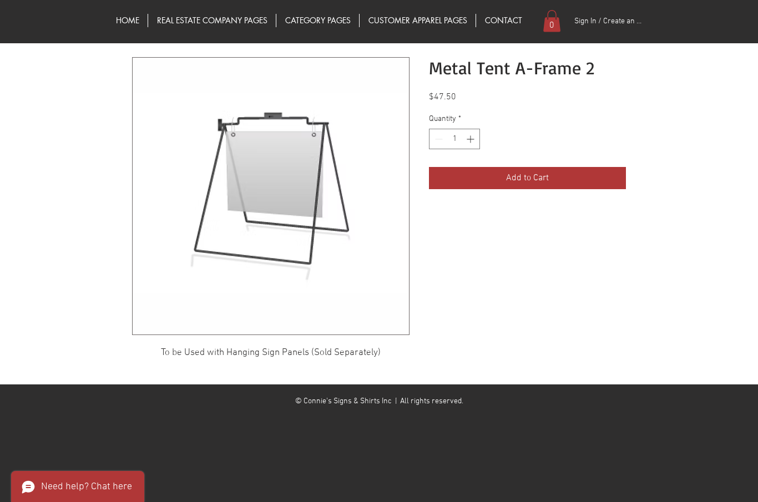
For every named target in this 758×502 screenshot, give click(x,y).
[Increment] (471, 139)
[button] (552, 21)
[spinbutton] (454, 139)
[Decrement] (437, 139)
